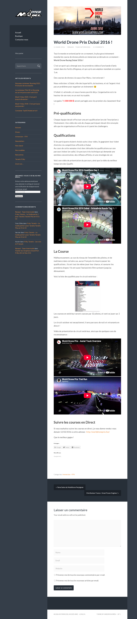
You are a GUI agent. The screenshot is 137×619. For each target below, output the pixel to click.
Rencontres (19, 155)
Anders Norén (110, 614)
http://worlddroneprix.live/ (98, 432)
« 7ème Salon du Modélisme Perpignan (69, 487)
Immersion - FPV (69, 474)
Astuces (18, 127)
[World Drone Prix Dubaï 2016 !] (87, 20)
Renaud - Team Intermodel (24, 212)
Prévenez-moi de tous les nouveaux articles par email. (77, 580)
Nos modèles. (20, 150)
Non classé (19, 146)
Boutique (19, 36)
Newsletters (19, 141)
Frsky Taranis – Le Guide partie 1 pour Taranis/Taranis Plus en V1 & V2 (27, 216)
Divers (17, 132)
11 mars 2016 (59, 47)
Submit (38, 66)
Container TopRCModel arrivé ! (26, 111)
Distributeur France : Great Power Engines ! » (102, 493)
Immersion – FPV (21, 137)
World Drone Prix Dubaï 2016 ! (83, 42)
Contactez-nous (21, 39)
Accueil (18, 32)
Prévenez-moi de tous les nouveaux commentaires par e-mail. (80, 575)
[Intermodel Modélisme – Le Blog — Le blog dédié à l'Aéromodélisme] (28, 14)
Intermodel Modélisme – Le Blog (72, 614)
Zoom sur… (19, 164)
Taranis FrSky (20, 159)
